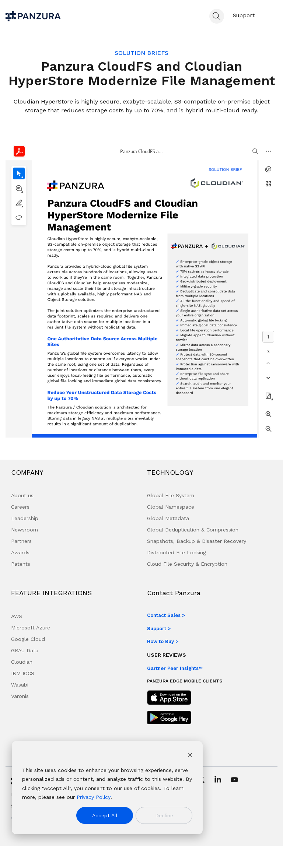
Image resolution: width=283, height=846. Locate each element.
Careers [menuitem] (20, 507)
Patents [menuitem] (20, 564)
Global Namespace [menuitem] (170, 507)
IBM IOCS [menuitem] (22, 673)
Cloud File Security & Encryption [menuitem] (187, 564)
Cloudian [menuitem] (21, 662)
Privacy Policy (94, 797)
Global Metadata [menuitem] (168, 518)
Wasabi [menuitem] (19, 685)
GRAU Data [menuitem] (24, 650)
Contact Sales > (166, 615)
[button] (272, 16)
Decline (164, 815)
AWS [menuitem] (16, 616)
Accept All (105, 815)
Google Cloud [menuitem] (28, 639)
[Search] (217, 16)
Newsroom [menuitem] (24, 530)
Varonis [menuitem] (20, 696)
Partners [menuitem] (21, 541)
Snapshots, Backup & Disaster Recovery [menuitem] (196, 541)
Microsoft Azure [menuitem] (30, 628)
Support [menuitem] (244, 15)
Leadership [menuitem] (24, 518)
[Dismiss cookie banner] (189, 756)
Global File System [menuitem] (170, 495)
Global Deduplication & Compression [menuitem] (192, 530)
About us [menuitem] (22, 495)
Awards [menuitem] (20, 552)
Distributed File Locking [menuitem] (176, 552)
